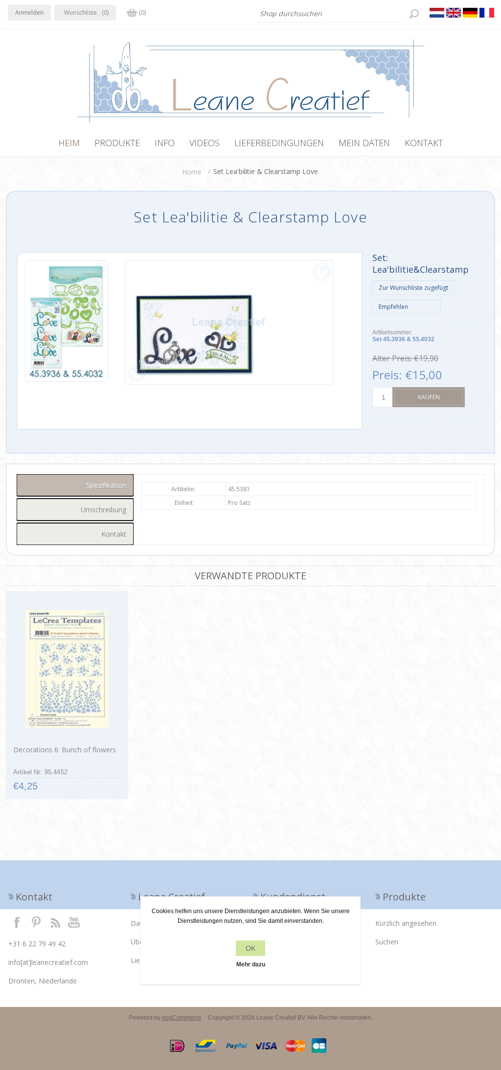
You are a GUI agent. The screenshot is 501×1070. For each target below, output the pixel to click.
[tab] (75, 485)
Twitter (36, 922)
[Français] (487, 13)
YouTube (74, 922)
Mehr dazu (250, 964)
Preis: (387, 375)
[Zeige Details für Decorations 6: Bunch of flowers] (67, 669)
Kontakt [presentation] (113, 534)
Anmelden (29, 12)
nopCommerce (182, 1017)
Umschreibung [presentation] (103, 509)
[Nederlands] (437, 13)
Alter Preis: (392, 358)
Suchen (386, 941)
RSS (55, 922)
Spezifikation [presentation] (106, 485)
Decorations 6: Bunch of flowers (64, 749)
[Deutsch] (470, 13)
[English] (453, 13)
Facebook (17, 922)
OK (250, 948)
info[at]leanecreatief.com (48, 962)
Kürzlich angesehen (405, 923)
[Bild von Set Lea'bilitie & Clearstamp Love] (66, 322)
